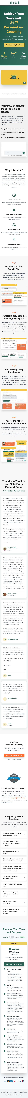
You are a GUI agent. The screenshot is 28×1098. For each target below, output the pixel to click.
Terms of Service (13, 1092)
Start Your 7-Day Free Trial (14, 45)
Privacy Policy (4, 1092)
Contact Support (23, 1092)
